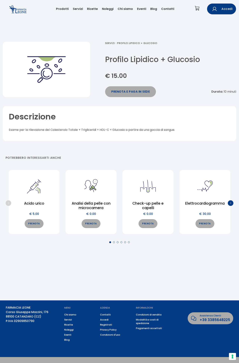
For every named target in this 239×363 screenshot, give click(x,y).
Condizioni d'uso (110, 334)
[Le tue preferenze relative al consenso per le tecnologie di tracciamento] (232, 356)
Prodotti (62, 9)
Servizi (78, 9)
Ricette (92, 9)
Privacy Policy (108, 329)
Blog (153, 9)
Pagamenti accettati (149, 328)
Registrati (106, 324)
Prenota (34, 223)
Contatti (167, 9)
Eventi (141, 9)
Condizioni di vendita (149, 314)
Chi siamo (125, 9)
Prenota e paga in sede (130, 91)
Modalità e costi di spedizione (147, 321)
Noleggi (108, 9)
